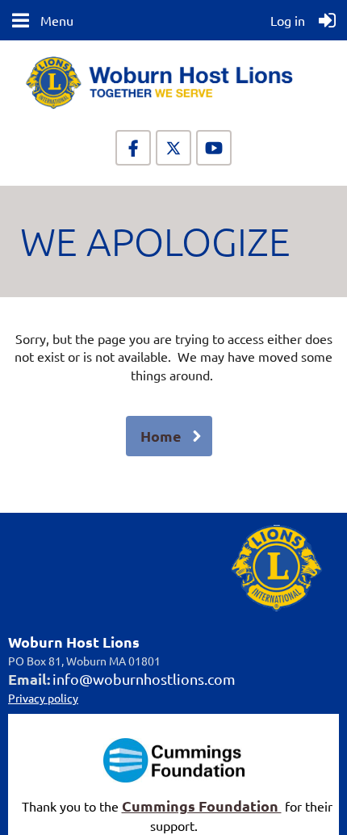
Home (161, 435)
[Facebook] (133, 148)
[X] (173, 148)
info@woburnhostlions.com (144, 678)
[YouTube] (214, 148)
